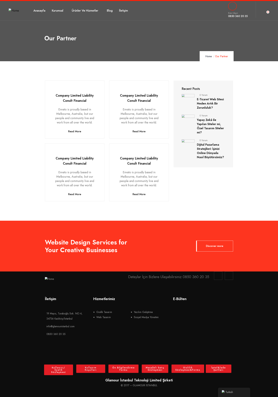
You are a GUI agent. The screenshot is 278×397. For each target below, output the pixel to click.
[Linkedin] (229, 275)
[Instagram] (218, 275)
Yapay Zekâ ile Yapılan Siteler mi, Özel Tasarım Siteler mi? (210, 126)
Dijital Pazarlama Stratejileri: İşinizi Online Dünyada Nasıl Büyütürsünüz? (210, 151)
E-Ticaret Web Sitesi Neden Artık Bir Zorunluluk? (210, 103)
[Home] (14, 11)
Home (208, 56)
